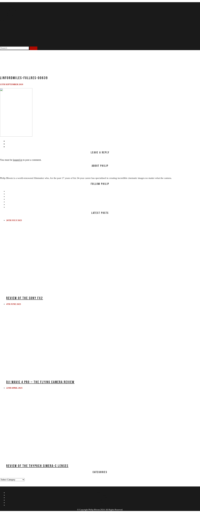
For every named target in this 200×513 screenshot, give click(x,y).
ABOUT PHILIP (12, 3)
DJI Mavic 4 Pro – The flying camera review (40, 382)
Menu (2, 20)
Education (11, 11)
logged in (17, 160)
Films (9, 6)
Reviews (10, 8)
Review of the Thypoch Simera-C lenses (37, 466)
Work (9, 13)
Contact (10, 16)
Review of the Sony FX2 (24, 298)
